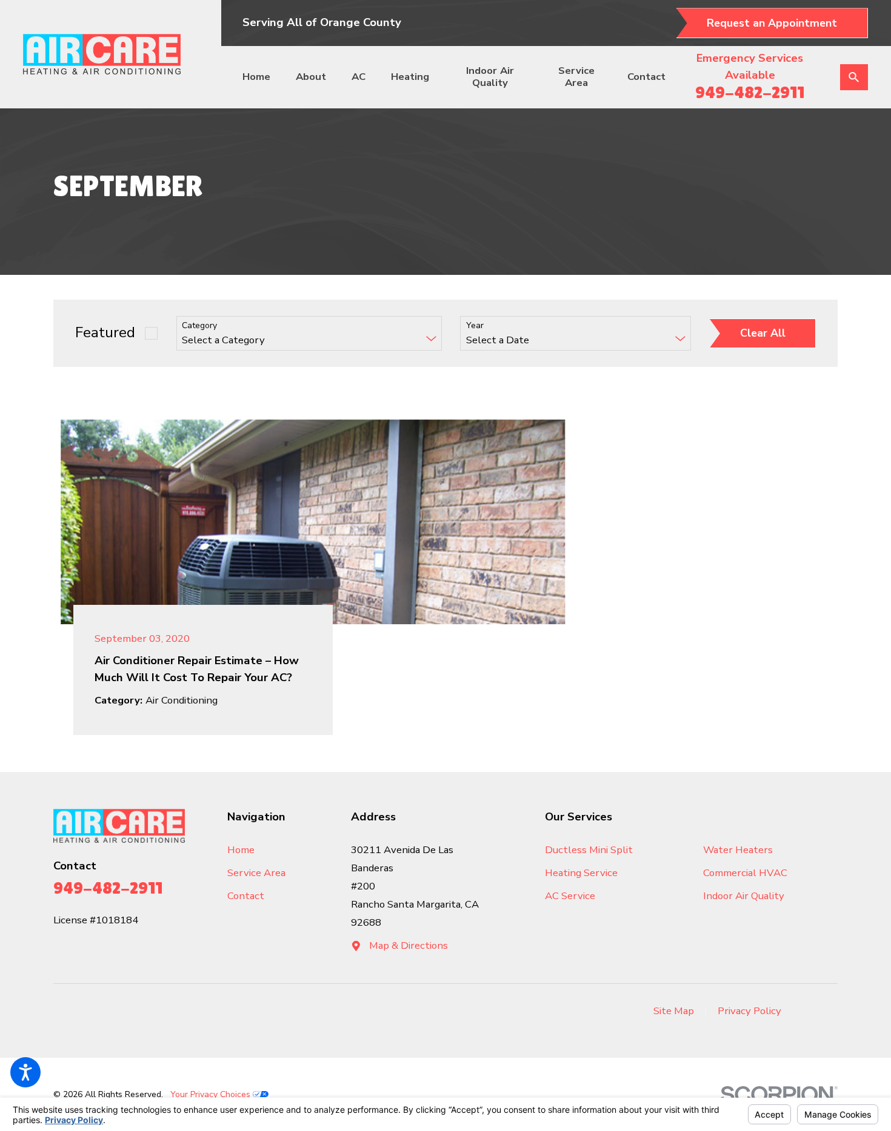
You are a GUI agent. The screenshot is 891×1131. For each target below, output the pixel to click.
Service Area (576, 77)
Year (475, 326)
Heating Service (581, 873)
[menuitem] (261, 77)
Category (199, 326)
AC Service (570, 896)
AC (358, 77)
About (311, 77)
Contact (646, 77)
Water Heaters (738, 850)
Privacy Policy (749, 1011)
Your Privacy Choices (211, 1094)
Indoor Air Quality (490, 77)
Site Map (673, 1011)
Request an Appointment (772, 23)
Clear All (763, 333)
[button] (25, 1072)
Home (256, 77)
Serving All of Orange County (321, 22)
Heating (410, 77)
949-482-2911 (749, 92)
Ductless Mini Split (589, 850)
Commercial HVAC (745, 873)
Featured (105, 333)
